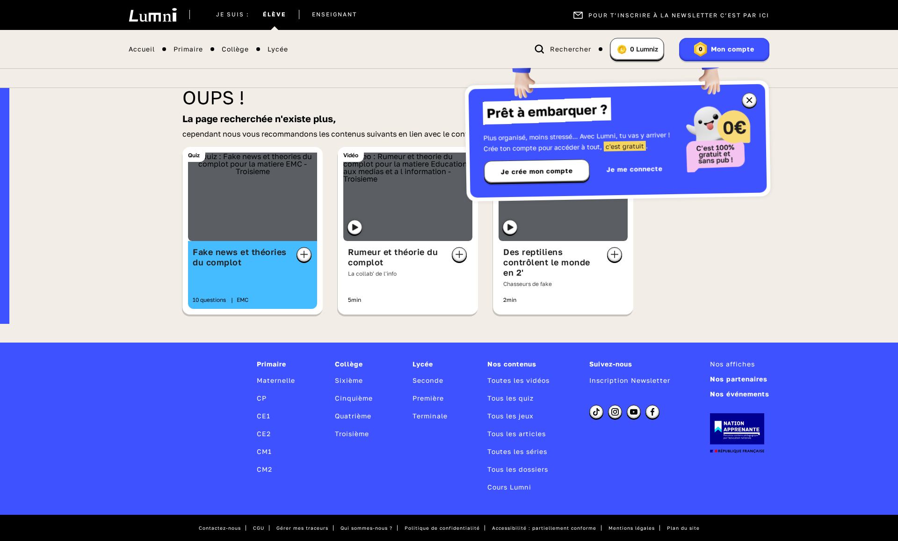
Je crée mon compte (537, 171)
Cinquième (354, 398)
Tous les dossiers (517, 469)
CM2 (264, 469)
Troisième (352, 434)
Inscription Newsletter (629, 380)
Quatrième (353, 416)
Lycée (278, 49)
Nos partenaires (739, 379)
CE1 (263, 416)
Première (428, 398)
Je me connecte (635, 168)
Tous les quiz (510, 398)
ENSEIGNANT (334, 15)
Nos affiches (732, 364)
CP (262, 398)
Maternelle (276, 380)
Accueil (142, 49)
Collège (235, 49)
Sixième (349, 380)
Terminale (430, 416)
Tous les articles (516, 434)
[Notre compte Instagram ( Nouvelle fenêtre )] (615, 412)
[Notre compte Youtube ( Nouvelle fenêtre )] (634, 412)
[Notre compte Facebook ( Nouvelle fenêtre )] (652, 412)
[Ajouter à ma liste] (304, 254)
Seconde (428, 380)
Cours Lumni (509, 487)
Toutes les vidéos (518, 380)
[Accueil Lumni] (153, 15)
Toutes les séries (517, 451)
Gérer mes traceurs (302, 528)
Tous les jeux (510, 416)
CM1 (264, 451)
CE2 (264, 434)
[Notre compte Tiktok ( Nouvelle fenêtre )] (596, 412)
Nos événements (739, 394)
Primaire (188, 49)
